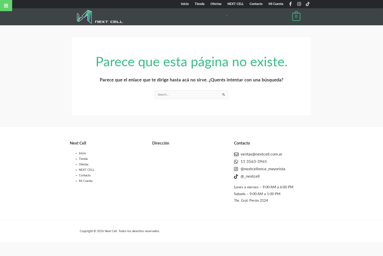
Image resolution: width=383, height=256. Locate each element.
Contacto (256, 4)
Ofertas (215, 4)
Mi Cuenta (275, 4)
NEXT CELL (235, 4)
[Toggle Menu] (6, 5)
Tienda (199, 4)
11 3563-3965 (254, 162)
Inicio (185, 4)
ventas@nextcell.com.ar (261, 154)
